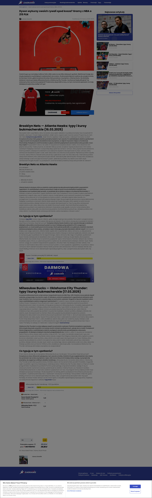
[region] (76, 489)
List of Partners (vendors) (74, 490)
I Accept (135, 486)
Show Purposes (135, 491)
